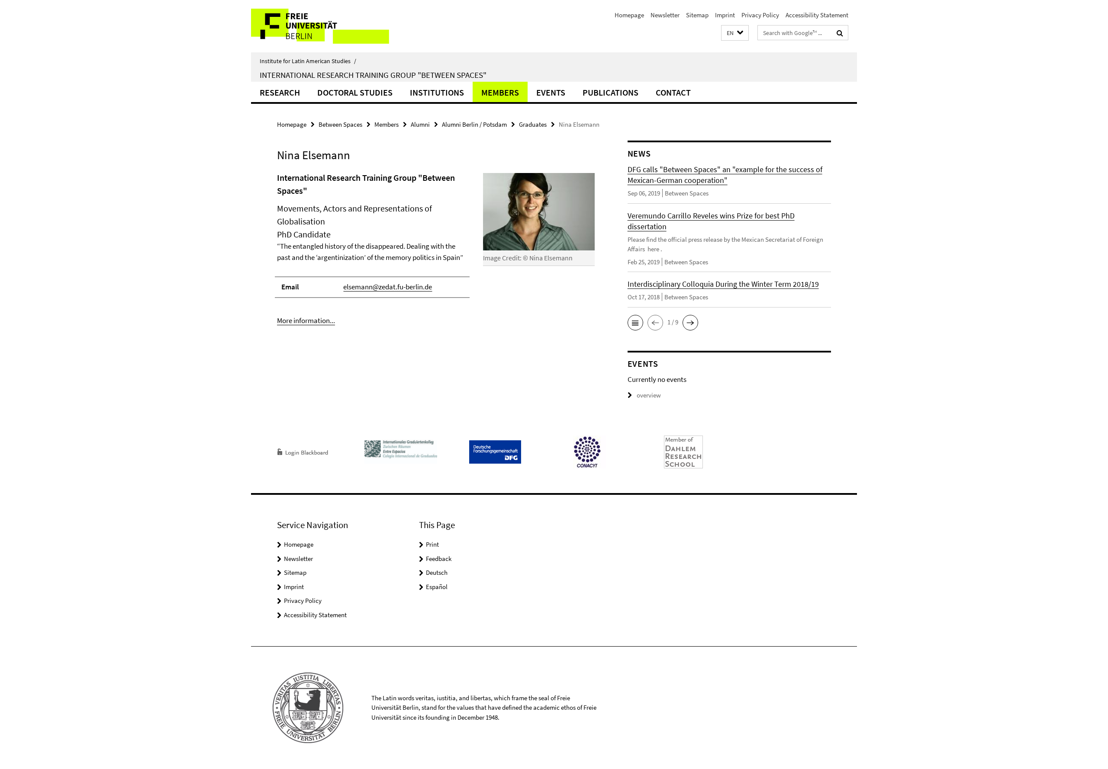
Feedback (438, 558)
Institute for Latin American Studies (308, 61)
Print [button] (432, 544)
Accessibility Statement (817, 15)
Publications (610, 92)
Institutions (437, 92)
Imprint (725, 15)
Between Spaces (340, 124)
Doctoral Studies (355, 92)
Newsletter (665, 15)
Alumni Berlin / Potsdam (474, 124)
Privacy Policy (760, 15)
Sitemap (697, 15)
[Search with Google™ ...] (840, 33)
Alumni (420, 124)
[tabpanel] (436, 248)
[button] (735, 33)
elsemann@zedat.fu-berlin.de (387, 287)
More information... (306, 320)
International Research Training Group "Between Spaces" (373, 75)
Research (280, 92)
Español (437, 587)
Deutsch (437, 572)
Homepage (629, 15)
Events (550, 92)
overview (649, 395)
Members (500, 92)
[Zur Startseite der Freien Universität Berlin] (323, 26)
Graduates (533, 124)
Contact (673, 92)
